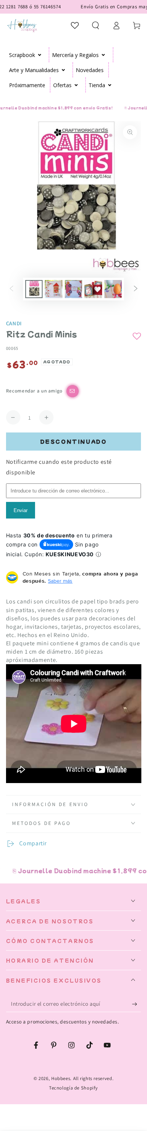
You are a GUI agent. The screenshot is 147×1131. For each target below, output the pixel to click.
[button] (95, 25)
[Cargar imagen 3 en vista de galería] (73, 289)
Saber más (60, 581)
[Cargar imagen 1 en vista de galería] (34, 289)
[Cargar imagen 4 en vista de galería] (93, 289)
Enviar (21, 510)
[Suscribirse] (136, 1004)
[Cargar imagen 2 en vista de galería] (53, 289)
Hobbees (60, 1078)
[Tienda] (110, 84)
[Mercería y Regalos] (103, 54)
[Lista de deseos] (75, 25)
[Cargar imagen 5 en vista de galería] (113, 289)
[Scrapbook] (39, 54)
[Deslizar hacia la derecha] (135, 289)
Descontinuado (73, 441)
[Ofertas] (76, 84)
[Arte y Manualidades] (63, 69)
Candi (14, 323)
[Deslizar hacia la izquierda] (11, 289)
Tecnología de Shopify (73, 1088)
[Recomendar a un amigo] (72, 391)
